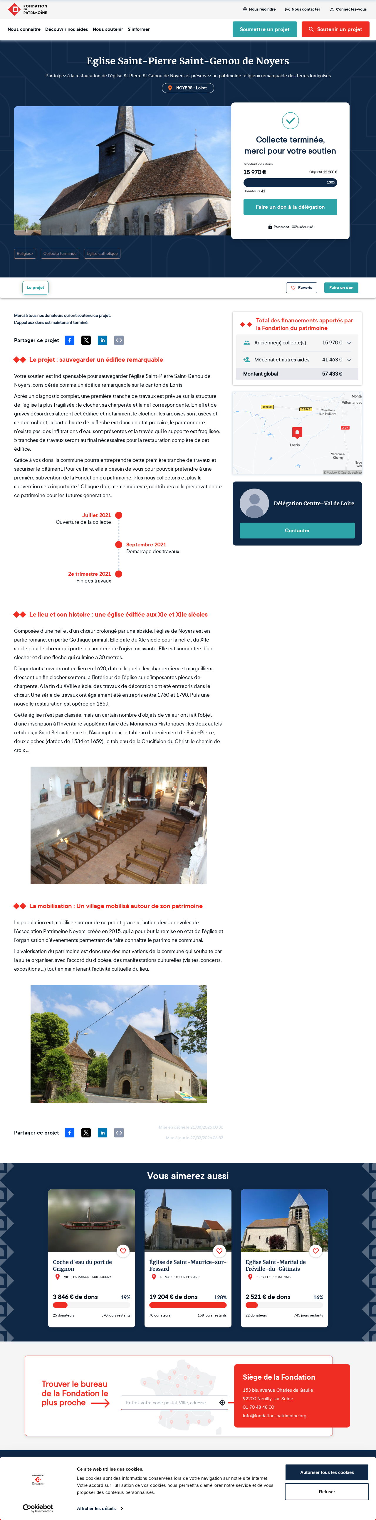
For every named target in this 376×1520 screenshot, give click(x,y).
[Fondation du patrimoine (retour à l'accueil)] (27, 9)
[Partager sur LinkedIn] (102, 340)
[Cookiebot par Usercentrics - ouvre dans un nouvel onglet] (38, 1508)
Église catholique (102, 253)
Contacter (297, 530)
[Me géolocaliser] (222, 1402)
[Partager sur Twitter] (86, 340)
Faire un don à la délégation (290, 207)
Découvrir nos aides (66, 29)
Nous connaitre (24, 29)
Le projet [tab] (35, 287)
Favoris (305, 287)
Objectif (323, 172)
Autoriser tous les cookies (327, 1472)
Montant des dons (258, 164)
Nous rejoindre (262, 9)
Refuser (327, 1491)
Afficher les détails (96, 1508)
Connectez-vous (351, 9)
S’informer (139, 29)
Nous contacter (306, 9)
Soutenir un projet (339, 29)
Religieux (25, 253)
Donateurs (254, 191)
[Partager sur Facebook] (69, 340)
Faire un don (341, 287)
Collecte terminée (60, 253)
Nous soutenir (108, 29)
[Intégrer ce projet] (119, 340)
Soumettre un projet (265, 29)
